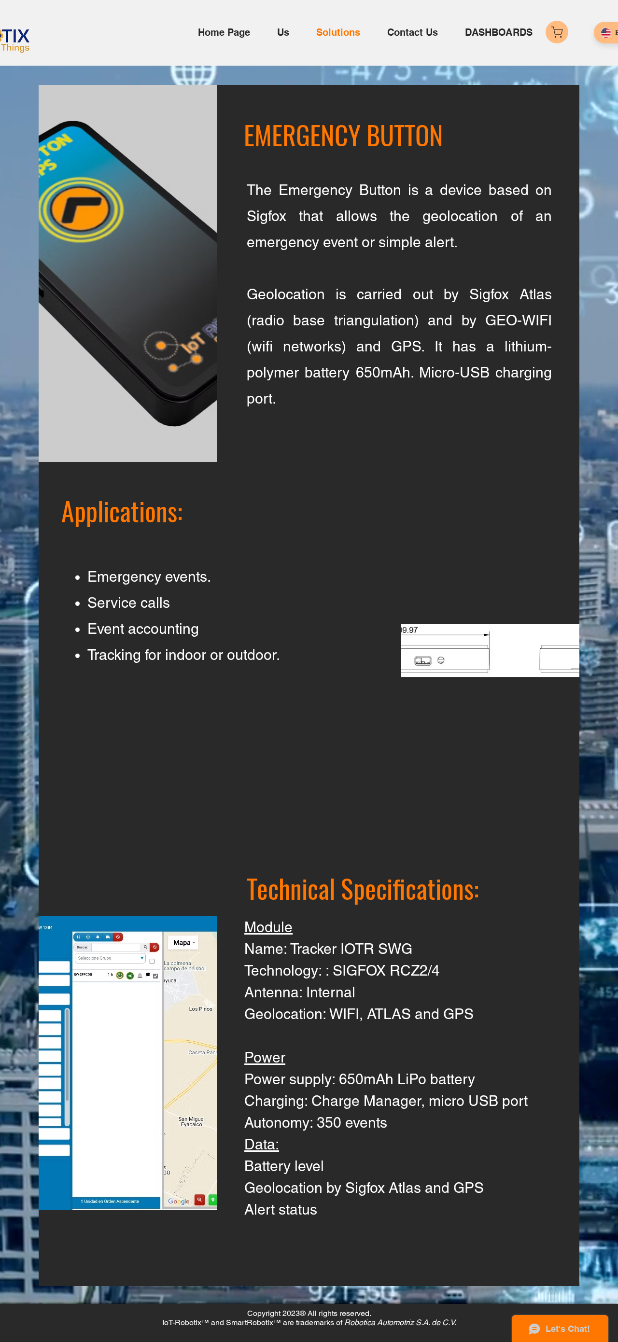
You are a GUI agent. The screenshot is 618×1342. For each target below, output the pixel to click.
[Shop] (557, 32)
